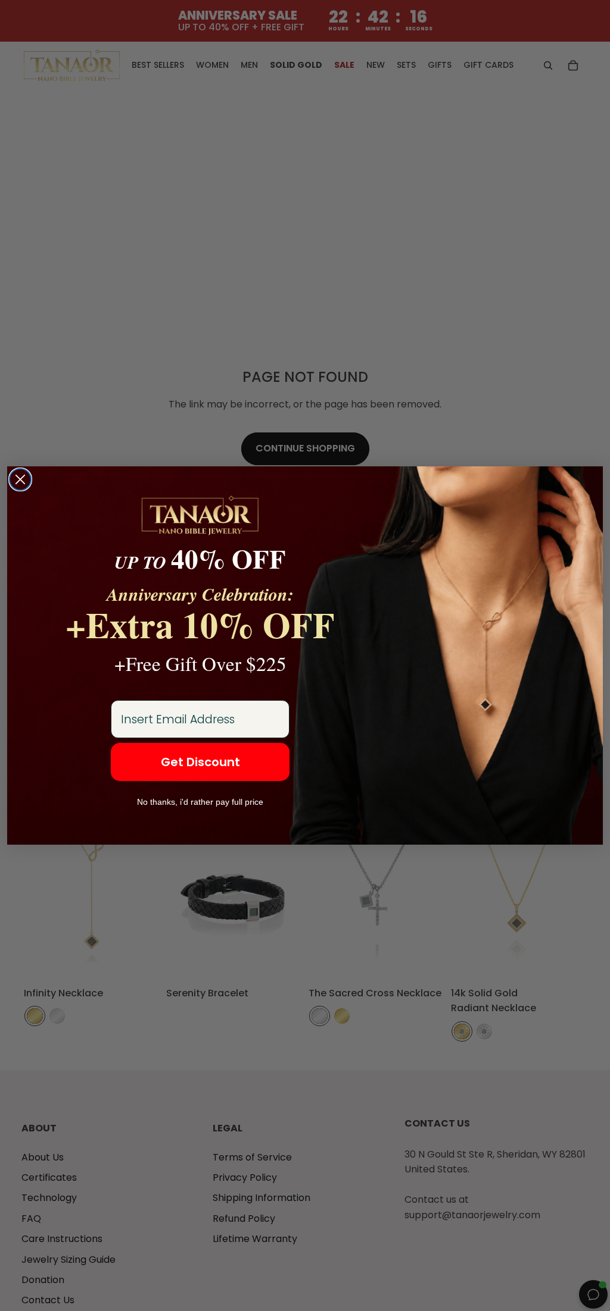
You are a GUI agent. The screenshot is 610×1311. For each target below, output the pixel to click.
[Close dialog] (20, 479)
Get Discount (200, 762)
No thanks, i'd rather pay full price (200, 802)
